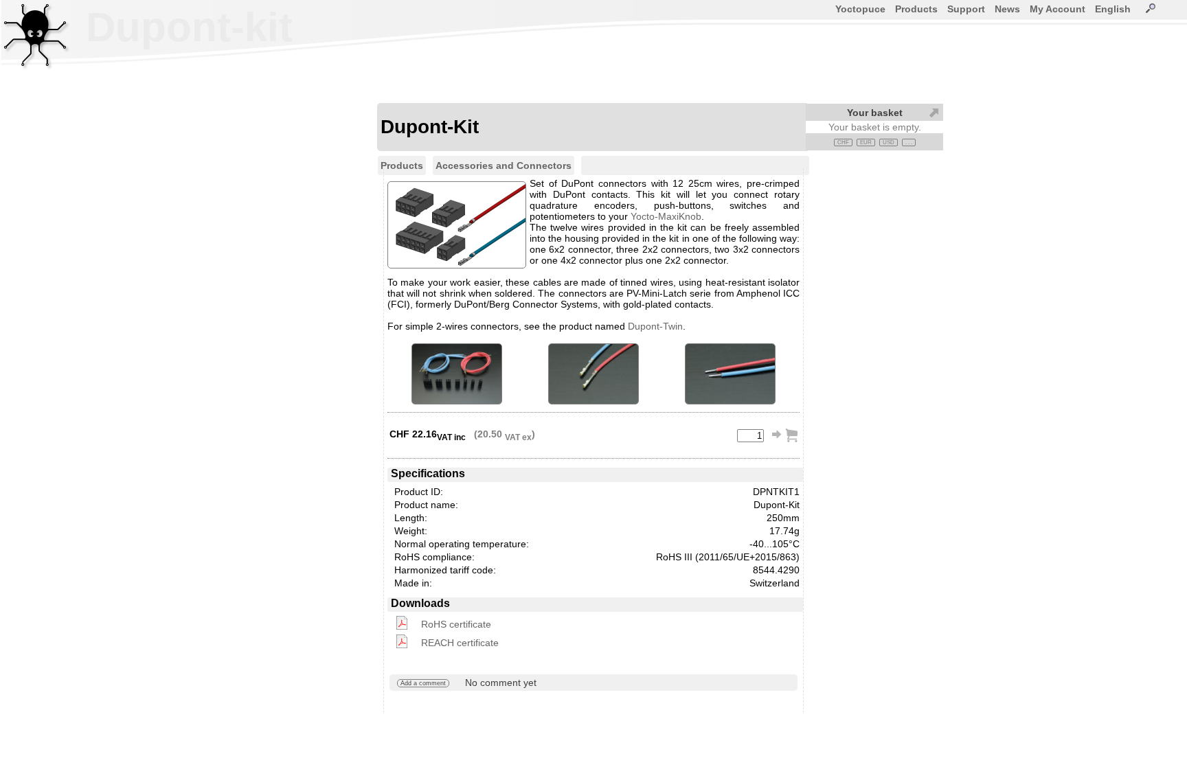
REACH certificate (460, 642)
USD (888, 142)
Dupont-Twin (655, 326)
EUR (866, 142)
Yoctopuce (860, 8)
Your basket (875, 112)
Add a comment (423, 683)
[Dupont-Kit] (456, 373)
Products (916, 8)
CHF (843, 142)
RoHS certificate (456, 624)
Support (966, 8)
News (1007, 8)
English (1113, 8)
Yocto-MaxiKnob (666, 216)
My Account (1057, 8)
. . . (908, 142)
